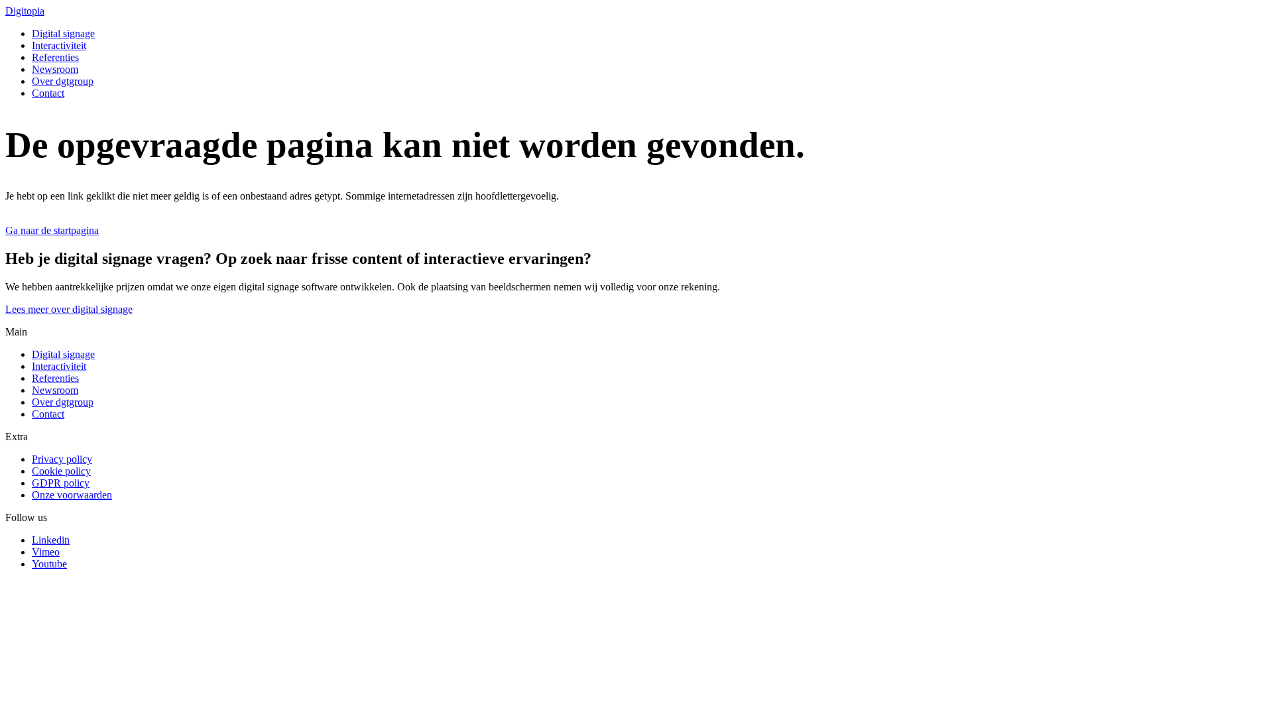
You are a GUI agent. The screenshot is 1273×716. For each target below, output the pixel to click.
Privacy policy (62, 459)
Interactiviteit (59, 45)
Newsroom (55, 69)
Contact (48, 93)
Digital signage (63, 33)
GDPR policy (61, 483)
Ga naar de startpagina (52, 230)
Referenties (55, 57)
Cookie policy (61, 471)
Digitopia (24, 11)
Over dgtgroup (62, 81)
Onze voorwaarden (72, 495)
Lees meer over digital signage (69, 309)
